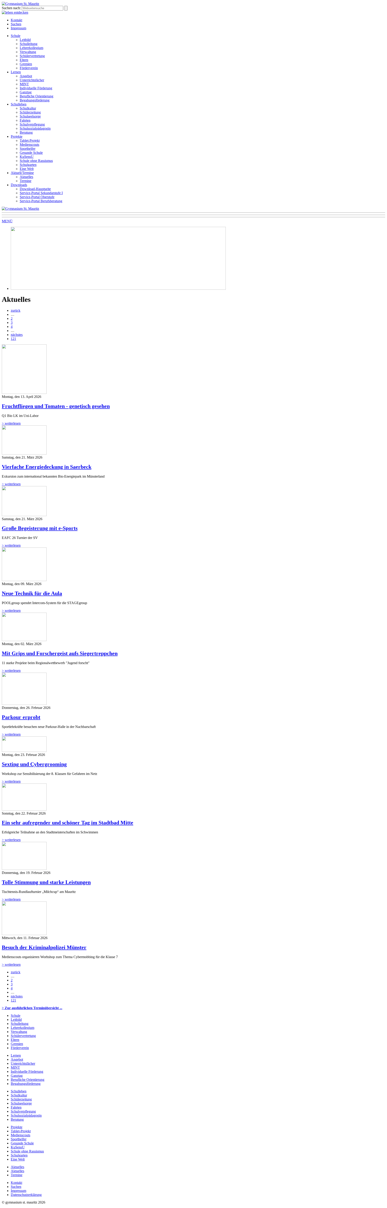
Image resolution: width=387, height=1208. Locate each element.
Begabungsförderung (34, 100)
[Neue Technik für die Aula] (24, 580)
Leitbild (25, 40)
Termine (25, 181)
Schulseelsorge (30, 116)
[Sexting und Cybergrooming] (24, 751)
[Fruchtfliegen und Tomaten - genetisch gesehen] (24, 393)
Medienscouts (29, 144)
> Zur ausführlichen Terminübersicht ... (32, 1008)
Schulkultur (28, 108)
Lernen (16, 72)
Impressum (18, 28)
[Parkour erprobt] (24, 704)
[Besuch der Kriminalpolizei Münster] (24, 934)
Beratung (26, 132)
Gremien (26, 64)
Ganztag (26, 92)
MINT (24, 84)
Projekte (16, 136)
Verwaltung (28, 52)
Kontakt (16, 20)
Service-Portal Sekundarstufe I (41, 193)
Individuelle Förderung (36, 88)
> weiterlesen (11, 423)
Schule (15, 36)
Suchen (16, 24)
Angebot (26, 76)
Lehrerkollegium (31, 48)
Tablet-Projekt (30, 140)
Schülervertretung (32, 56)
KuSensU (27, 157)
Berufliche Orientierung (36, 96)
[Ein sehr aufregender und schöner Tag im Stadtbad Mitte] (24, 809)
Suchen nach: (11, 8)
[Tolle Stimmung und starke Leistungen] (24, 869)
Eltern (24, 60)
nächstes (17, 335)
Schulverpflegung (32, 124)
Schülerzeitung (30, 112)
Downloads (19, 185)
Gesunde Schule (31, 152)
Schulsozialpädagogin (35, 128)
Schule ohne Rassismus (36, 161)
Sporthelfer (27, 148)
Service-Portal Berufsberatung (41, 201)
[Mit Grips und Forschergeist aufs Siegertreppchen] (24, 640)
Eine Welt (27, 169)
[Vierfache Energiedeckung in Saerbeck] (24, 453)
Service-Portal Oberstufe (37, 197)
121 (13, 339)
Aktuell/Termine (22, 173)
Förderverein (29, 68)
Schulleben (18, 104)
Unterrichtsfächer (32, 80)
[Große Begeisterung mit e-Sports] (24, 515)
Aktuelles (26, 177)
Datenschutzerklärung (26, 1195)
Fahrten (25, 120)
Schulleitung (28, 44)
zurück (15, 310)
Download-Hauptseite (35, 189)
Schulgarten (28, 165)
